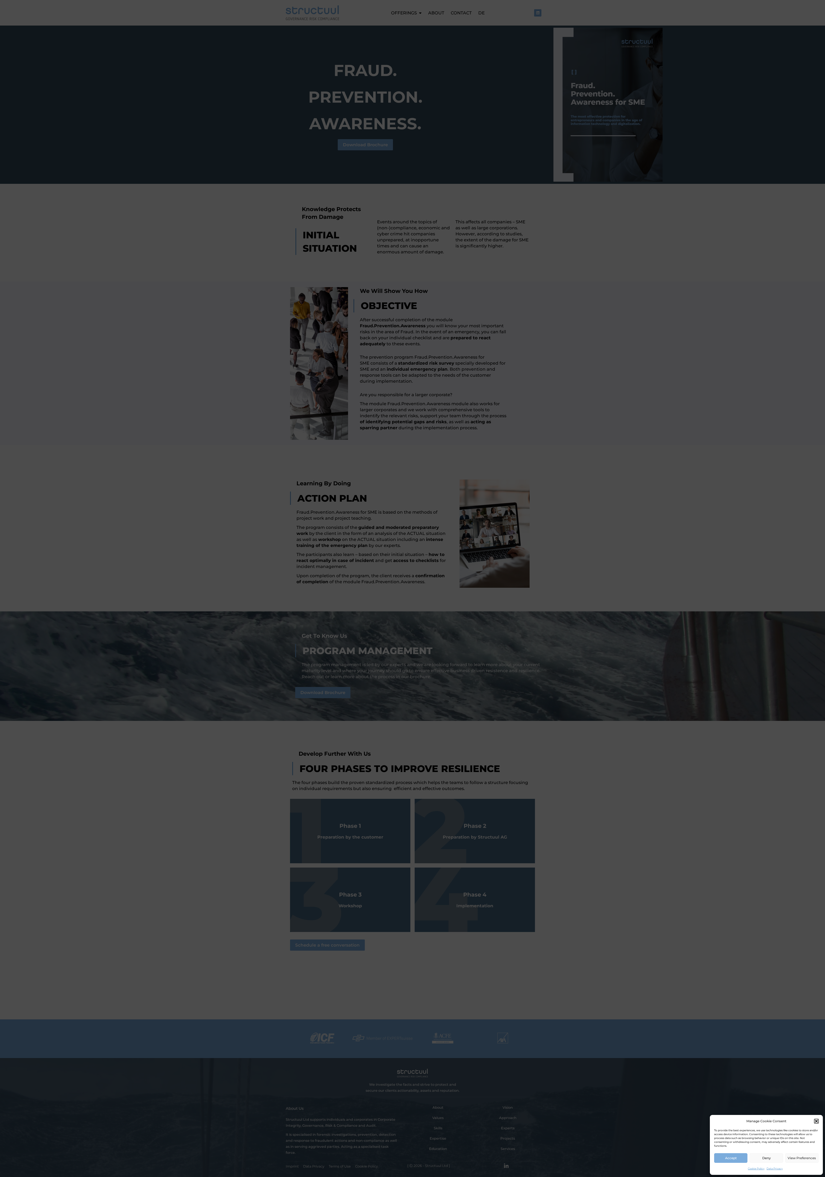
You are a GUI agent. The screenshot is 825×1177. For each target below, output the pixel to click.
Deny (766, 1158)
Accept (731, 1158)
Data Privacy (775, 1168)
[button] (816, 1121)
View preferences (802, 1158)
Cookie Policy (756, 1168)
